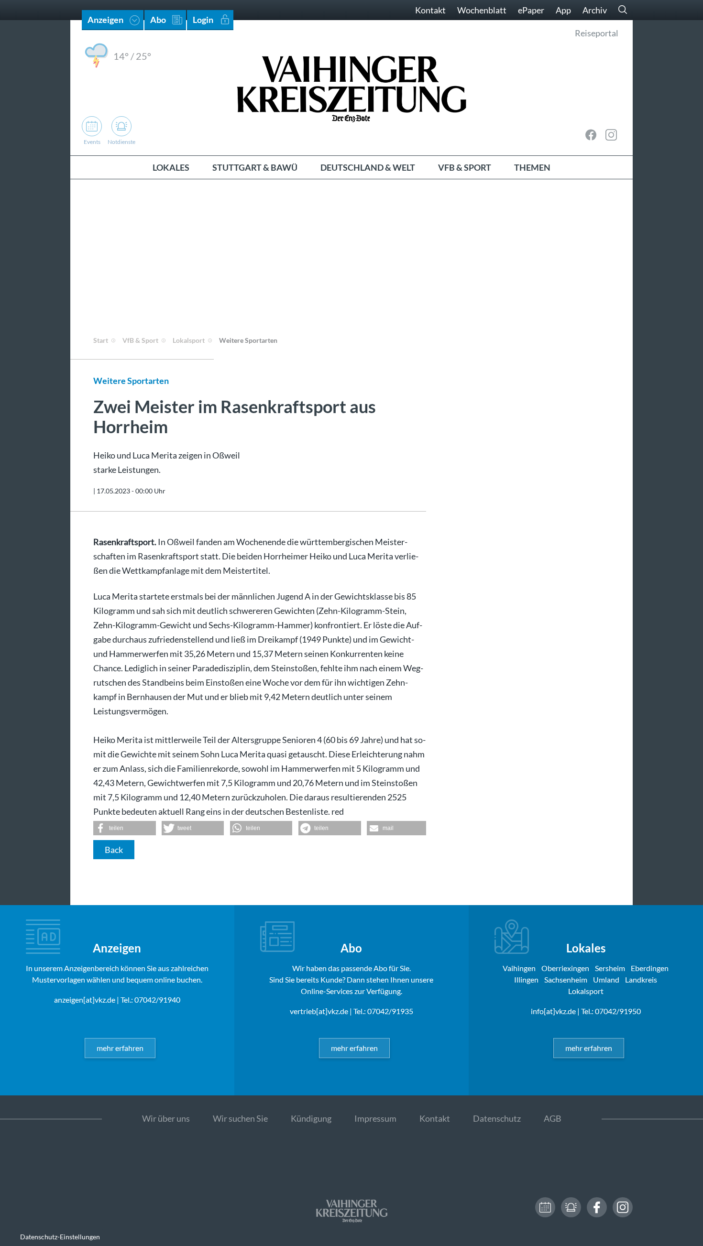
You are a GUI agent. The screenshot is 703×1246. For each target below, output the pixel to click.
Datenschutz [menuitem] (497, 1118)
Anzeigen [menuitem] (105, 19)
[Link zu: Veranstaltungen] (545, 1207)
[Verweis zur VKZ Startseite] (351, 88)
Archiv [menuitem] (594, 10)
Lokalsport (189, 340)
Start (100, 340)
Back (114, 849)
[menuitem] (171, 167)
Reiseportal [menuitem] (596, 33)
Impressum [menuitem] (375, 1118)
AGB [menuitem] (552, 1118)
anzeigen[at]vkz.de (84, 999)
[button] (124, 828)
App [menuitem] (563, 10)
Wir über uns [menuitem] (166, 1118)
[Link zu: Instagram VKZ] (611, 135)
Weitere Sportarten (248, 340)
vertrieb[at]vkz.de (319, 1011)
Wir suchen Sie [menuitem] (240, 1118)
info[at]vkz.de (553, 1011)
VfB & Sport (140, 340)
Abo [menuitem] (158, 19)
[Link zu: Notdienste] (571, 1207)
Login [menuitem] (203, 19)
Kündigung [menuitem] (311, 1118)
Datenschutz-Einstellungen (60, 1237)
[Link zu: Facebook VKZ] (591, 135)
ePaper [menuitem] (531, 10)
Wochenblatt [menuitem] (481, 10)
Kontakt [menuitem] (430, 10)
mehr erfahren (120, 1047)
